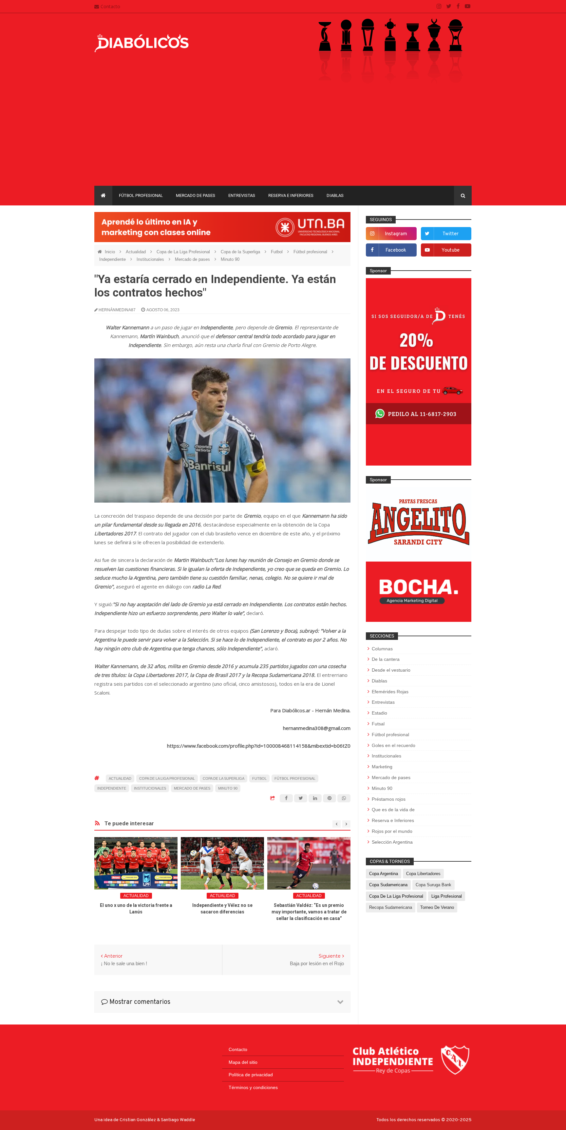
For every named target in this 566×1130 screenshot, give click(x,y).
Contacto (110, 6)
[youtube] (467, 6)
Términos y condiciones (253, 1087)
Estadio (379, 713)
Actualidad (136, 251)
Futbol (277, 251)
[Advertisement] (283, 136)
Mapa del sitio (243, 1062)
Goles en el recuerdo (393, 745)
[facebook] (458, 6)
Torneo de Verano (437, 907)
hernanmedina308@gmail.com (316, 728)
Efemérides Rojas (390, 691)
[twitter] (448, 6)
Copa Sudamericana (388, 884)
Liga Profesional (446, 896)
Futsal (378, 723)
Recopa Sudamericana (390, 907)
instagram (396, 234)
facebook (396, 250)
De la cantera (386, 659)
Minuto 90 (230, 259)
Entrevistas (241, 195)
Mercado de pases (195, 195)
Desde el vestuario (391, 670)
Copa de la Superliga (241, 251)
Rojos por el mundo (392, 831)
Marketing (382, 766)
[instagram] (439, 6)
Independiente (113, 259)
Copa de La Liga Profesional (184, 251)
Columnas (382, 648)
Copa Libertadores (423, 873)
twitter (451, 234)
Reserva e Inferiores (290, 195)
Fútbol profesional (141, 195)
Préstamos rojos (389, 799)
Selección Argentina (392, 842)
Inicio (110, 251)
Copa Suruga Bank (433, 884)
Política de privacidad (251, 1074)
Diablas (335, 195)
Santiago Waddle (178, 1120)
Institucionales (151, 259)
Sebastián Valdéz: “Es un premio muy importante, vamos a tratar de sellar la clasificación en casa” (309, 912)
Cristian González (138, 1120)
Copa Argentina (383, 873)
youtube (451, 250)
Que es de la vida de (393, 809)
